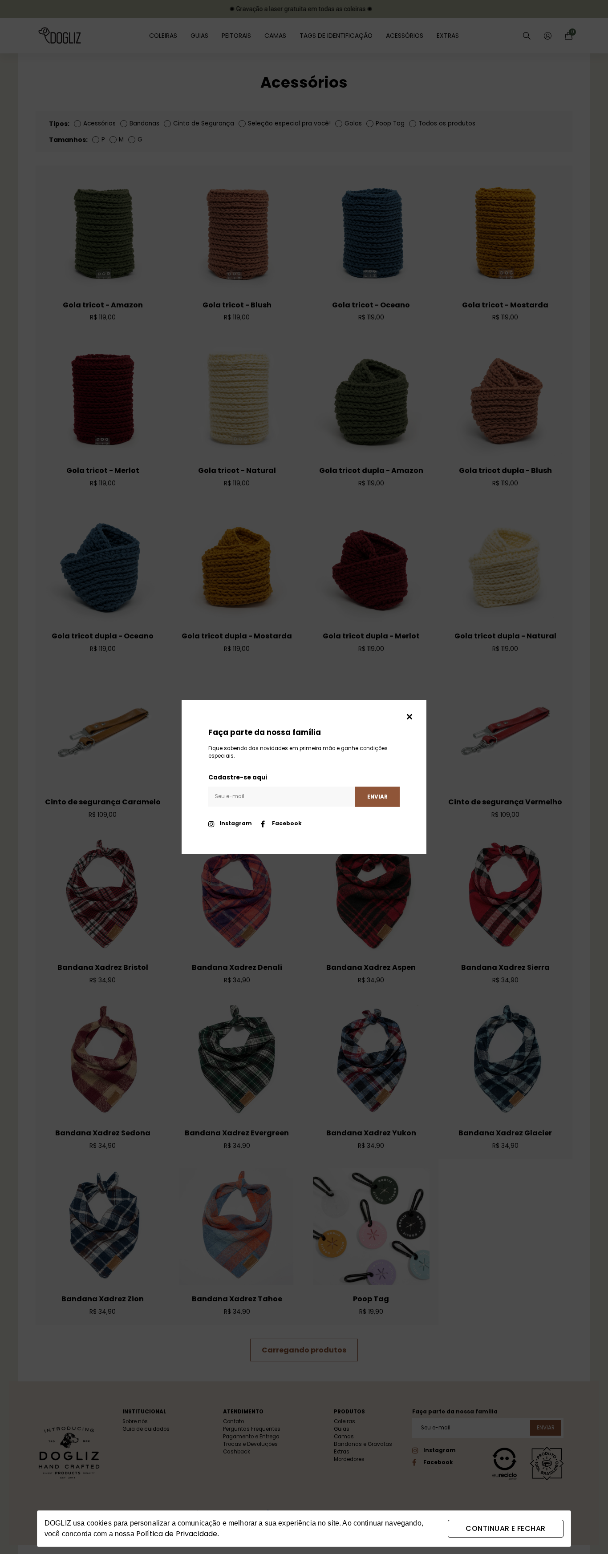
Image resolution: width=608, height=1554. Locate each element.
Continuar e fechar (505, 1528)
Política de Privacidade (176, 1534)
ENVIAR (377, 796)
